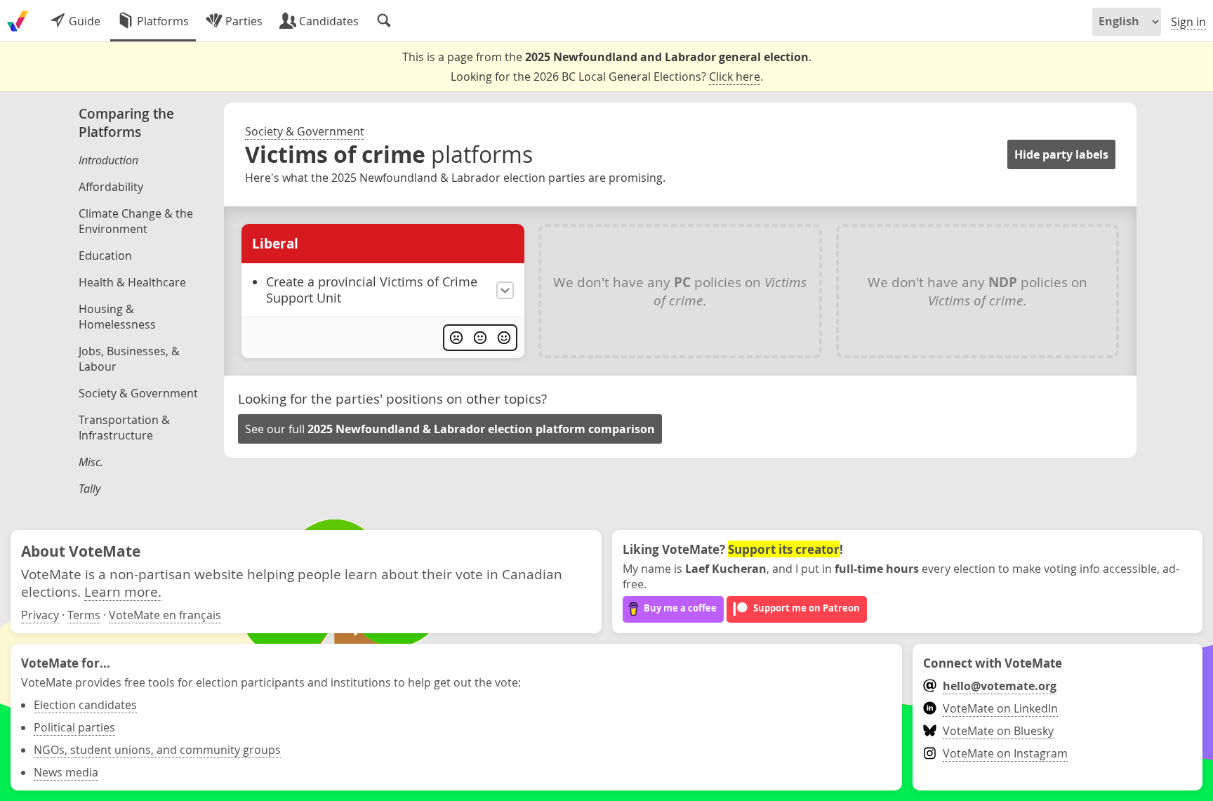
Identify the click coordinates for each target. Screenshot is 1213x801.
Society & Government (304, 131)
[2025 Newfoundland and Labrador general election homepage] (18, 21)
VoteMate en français (165, 615)
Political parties (74, 727)
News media (66, 772)
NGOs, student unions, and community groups (157, 749)
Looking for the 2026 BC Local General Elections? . (607, 76)
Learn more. (122, 591)
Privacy (40, 615)
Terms (83, 615)
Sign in (1188, 21)
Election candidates (85, 705)
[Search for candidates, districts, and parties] (384, 21)
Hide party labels (1061, 154)
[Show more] (505, 290)
